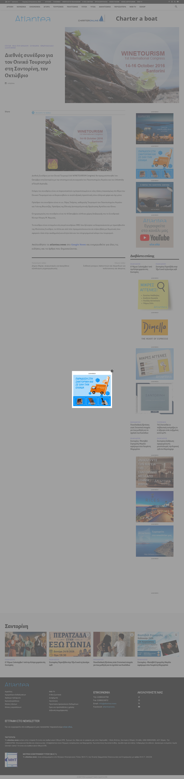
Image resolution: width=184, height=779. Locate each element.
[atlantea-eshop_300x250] (92, 405)
